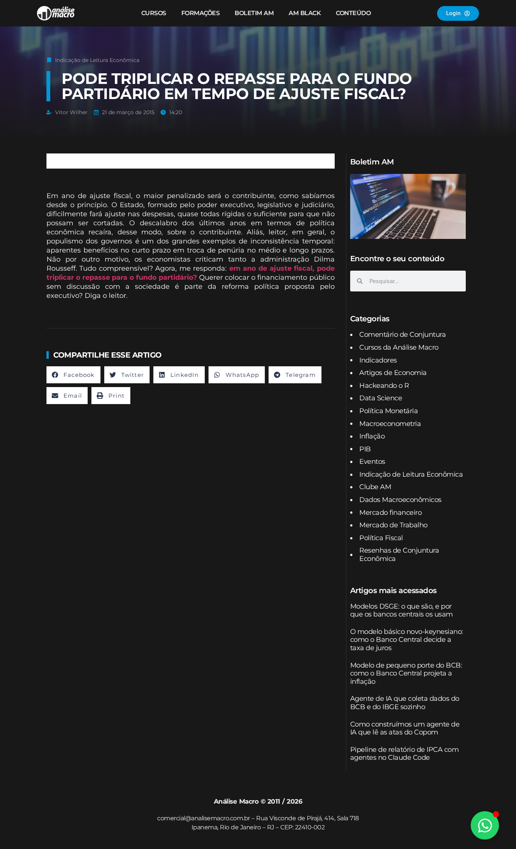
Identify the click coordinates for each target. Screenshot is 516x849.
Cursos (153, 13)
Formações (200, 13)
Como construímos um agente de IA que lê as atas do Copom (405, 728)
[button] (73, 374)
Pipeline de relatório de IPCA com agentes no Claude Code (404, 753)
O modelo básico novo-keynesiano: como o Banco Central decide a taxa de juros (406, 639)
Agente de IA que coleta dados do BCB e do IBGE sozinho (404, 702)
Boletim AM (254, 13)
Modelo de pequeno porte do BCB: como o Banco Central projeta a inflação (406, 673)
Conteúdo (353, 13)
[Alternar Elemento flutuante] (485, 825)
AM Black (305, 13)
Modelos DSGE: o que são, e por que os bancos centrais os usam (401, 610)
